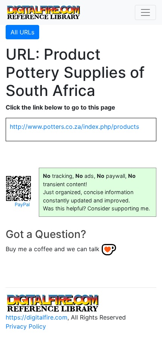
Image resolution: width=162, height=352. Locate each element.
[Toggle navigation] (145, 12)
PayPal (22, 204)
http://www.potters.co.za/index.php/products (74, 126)
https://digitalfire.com (36, 317)
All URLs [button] (22, 32)
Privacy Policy (26, 326)
